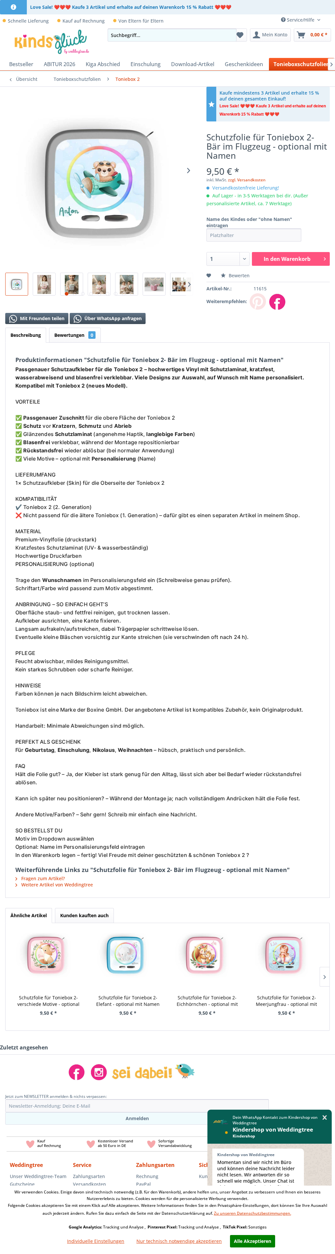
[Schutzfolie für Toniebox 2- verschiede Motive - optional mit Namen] (46, 954)
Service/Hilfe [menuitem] (301, 20)
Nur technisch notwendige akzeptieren (179, 1241)
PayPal (143, 1184)
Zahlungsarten (89, 1176)
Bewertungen (73, 335)
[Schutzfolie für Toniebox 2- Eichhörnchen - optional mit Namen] (204, 954)
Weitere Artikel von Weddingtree (56, 884)
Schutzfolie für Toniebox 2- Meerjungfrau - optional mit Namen (286, 1001)
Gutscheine (22, 1184)
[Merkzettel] (240, 35)
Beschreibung (25, 335)
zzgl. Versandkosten (247, 180)
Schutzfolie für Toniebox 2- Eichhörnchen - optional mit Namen (207, 1001)
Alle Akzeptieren (252, 1241)
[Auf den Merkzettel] (209, 275)
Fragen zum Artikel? (42, 878)
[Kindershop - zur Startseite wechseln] (52, 41)
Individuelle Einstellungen (95, 1241)
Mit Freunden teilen (41, 318)
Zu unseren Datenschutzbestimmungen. (252, 1213)
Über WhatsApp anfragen (112, 318)
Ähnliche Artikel (28, 915)
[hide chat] (325, 1118)
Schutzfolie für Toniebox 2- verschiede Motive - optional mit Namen (48, 1001)
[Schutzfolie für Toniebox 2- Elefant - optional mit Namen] (125, 954)
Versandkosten (89, 1184)
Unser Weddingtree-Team (38, 1176)
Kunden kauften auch (84, 915)
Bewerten (238, 275)
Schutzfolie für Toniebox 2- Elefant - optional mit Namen (128, 1000)
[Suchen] (230, 35)
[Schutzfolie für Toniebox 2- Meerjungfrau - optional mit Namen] (284, 954)
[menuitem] (330, 20)
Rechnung (147, 1176)
